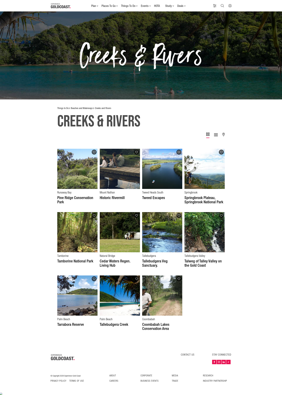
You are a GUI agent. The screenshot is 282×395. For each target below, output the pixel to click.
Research (208, 376)
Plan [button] (93, 6)
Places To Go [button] (108, 6)
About (112, 376)
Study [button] (168, 6)
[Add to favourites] (94, 152)
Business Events (150, 381)
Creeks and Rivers (103, 108)
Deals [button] (180, 6)
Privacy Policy (58, 381)
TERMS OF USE (76, 381)
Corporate (146, 376)
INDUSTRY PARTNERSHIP (215, 381)
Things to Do (63, 108)
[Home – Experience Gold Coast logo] (63, 357)
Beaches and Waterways (82, 108)
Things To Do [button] (128, 6)
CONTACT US (187, 354)
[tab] (207, 135)
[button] (214, 6)
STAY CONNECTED (221, 355)
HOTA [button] (157, 6)
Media (175, 376)
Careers (113, 381)
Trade (175, 381)
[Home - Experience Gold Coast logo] (61, 5)
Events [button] (145, 6)
